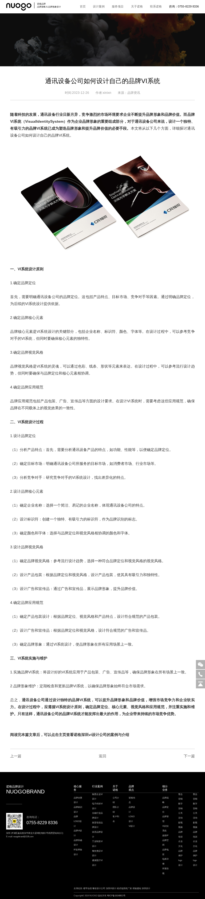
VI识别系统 (165, 828)
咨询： (184, 6)
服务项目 (118, 6)
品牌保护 (180, 853)
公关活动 (180, 815)
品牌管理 (165, 819)
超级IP (165, 835)
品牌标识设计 (78, 809)
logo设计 (180, 862)
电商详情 (165, 861)
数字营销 (180, 806)
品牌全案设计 (78, 800)
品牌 (191, 114)
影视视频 (180, 825)
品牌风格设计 (78, 842)
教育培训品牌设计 (97, 825)
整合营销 (180, 796)
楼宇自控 (87, 888)
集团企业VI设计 (97, 796)
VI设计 (132, 826)
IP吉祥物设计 (78, 852)
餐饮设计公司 (98, 888)
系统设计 (28, 269)
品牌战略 (165, 800)
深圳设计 (146, 888)
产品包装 (91, 672)
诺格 (77, 734)
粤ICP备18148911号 (116, 895)
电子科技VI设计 (97, 806)
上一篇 (15, 756)
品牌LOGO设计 (78, 821)
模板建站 (137, 888)
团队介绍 (116, 809)
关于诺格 (137, 6)
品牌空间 (165, 842)
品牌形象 (153, 114)
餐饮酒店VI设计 (97, 853)
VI (12, 121)
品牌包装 (165, 852)
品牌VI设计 (78, 833)
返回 (102, 756)
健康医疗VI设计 (97, 862)
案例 (114, 734)
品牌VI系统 (60, 135)
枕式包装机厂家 (124, 888)
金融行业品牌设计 (97, 815)
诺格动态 (132, 800)
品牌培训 (180, 834)
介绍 (125, 734)
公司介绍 (116, 800)
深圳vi (86, 734)
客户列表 (116, 819)
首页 (83, 6)
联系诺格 (156, 6)
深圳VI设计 (111, 888)
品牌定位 (165, 809)
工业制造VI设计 (97, 843)
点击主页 (58, 734)
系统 (17, 121)
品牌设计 (132, 809)
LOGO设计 (132, 819)
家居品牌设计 (97, 834)
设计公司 (99, 734)
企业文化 (180, 843)
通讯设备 (47, 114)
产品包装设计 (38, 616)
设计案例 (99, 6)
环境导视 (165, 871)
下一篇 (189, 756)
